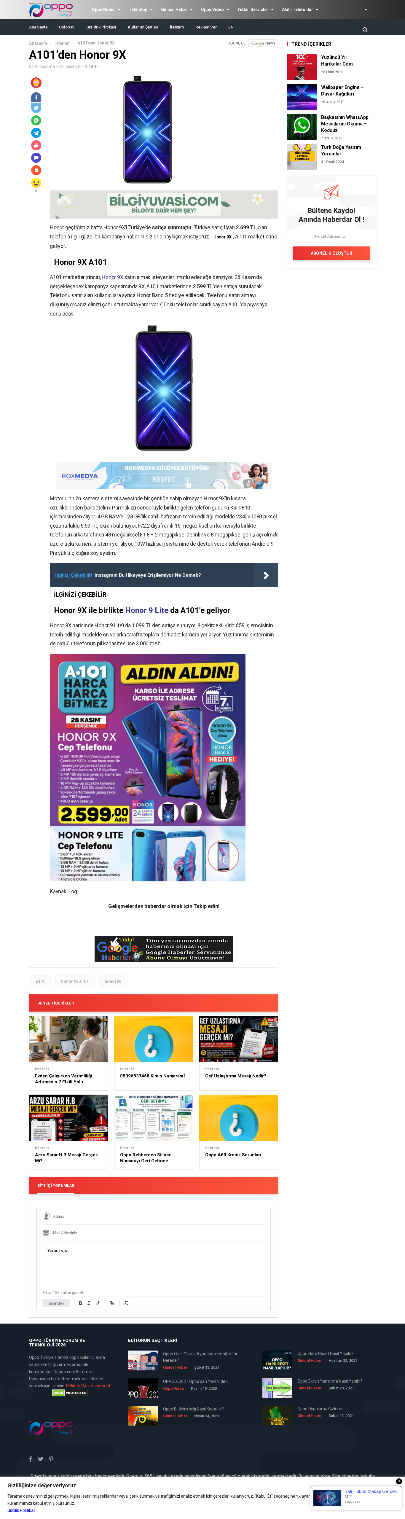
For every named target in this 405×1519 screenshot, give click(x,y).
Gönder (56, 1303)
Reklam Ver (206, 27)
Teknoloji (138, 9)
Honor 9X (112, 277)
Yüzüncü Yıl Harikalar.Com (337, 61)
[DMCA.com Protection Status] (70, 1393)
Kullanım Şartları (143, 27)
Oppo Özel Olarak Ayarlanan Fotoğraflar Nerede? (200, 1357)
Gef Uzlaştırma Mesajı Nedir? (235, 1076)
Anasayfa (38, 43)
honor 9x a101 (75, 981)
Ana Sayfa (38, 27)
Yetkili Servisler (252, 9)
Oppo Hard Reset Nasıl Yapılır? (325, 1353)
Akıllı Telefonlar (297, 9)
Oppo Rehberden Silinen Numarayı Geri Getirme (146, 1157)
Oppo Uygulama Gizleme (320, 1408)
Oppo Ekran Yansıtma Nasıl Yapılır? (329, 1381)
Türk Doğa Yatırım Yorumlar (341, 150)
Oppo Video (212, 9)
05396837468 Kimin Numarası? (153, 1076)
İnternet (62, 43)
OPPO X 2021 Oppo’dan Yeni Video (195, 1381)
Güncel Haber (174, 9)
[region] (202, 1498)
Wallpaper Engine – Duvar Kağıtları (342, 91)
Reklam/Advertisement (88, 1385)
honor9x (113, 981)
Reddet (347, 1503)
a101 (40, 981)
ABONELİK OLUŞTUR (331, 253)
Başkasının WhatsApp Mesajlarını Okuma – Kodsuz (345, 123)
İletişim (177, 27)
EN (231, 27)
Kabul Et (381, 1503)
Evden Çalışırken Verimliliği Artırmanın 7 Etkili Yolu (63, 1079)
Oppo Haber (103, 9)
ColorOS (67, 27)
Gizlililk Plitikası (101, 27)
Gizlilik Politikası (21, 1510)
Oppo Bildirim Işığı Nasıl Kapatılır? (193, 1409)
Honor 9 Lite (146, 610)
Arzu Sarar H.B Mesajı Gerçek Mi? (66, 1157)
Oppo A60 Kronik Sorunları (233, 1154)
